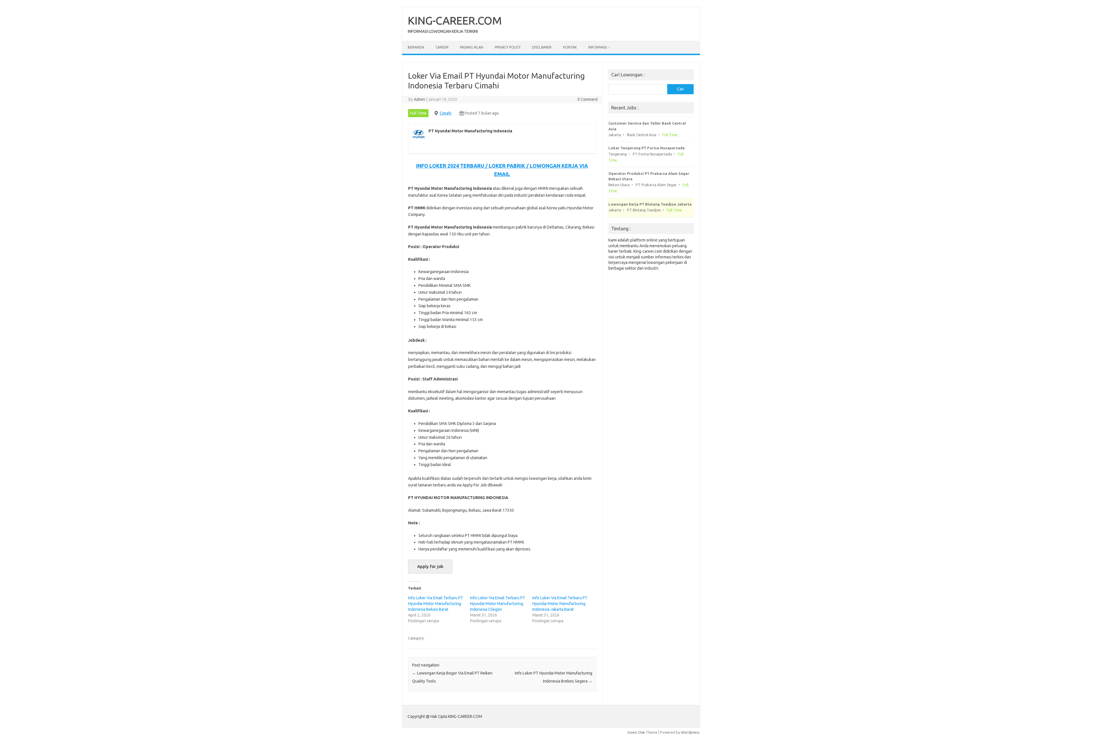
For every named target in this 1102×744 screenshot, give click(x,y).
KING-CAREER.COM (455, 20)
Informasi (597, 47)
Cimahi (445, 113)
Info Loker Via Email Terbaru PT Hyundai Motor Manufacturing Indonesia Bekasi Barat (435, 604)
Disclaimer (542, 47)
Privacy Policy (508, 47)
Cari (680, 89)
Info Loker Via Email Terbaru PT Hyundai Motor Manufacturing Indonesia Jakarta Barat (559, 604)
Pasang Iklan (471, 47)
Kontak (570, 47)
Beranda (416, 47)
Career (442, 47)
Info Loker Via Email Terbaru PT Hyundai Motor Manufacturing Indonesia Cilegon (497, 604)
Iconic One (636, 732)
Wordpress (690, 732)
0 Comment (587, 99)
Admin (419, 99)
